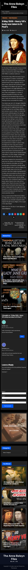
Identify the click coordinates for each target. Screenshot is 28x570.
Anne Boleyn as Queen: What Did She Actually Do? (13, 504)
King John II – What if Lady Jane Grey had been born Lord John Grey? (13, 281)
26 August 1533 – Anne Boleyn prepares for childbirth (14, 483)
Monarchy (5, 17)
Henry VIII (6, 531)
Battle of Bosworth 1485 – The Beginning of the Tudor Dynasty (14, 524)
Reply (22, 336)
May (11, 76)
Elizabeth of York (6, 199)
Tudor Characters (13, 17)
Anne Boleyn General (9, 468)
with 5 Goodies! (14, 430)
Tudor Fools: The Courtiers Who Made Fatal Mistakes (13, 257)
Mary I (5, 267)
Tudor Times (16, 290)
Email (3, 396)
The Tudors (6, 510)
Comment (4, 372)
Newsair (21, 566)
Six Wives (12, 531)
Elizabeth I (12, 265)
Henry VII (14, 30)
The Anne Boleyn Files (14, 5)
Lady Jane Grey (19, 265)
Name (3, 391)
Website (4, 400)
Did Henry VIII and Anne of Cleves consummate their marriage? (12, 544)
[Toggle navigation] (2, 5)
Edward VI (6, 265)
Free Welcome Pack (14, 425)
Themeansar (14, 568)
